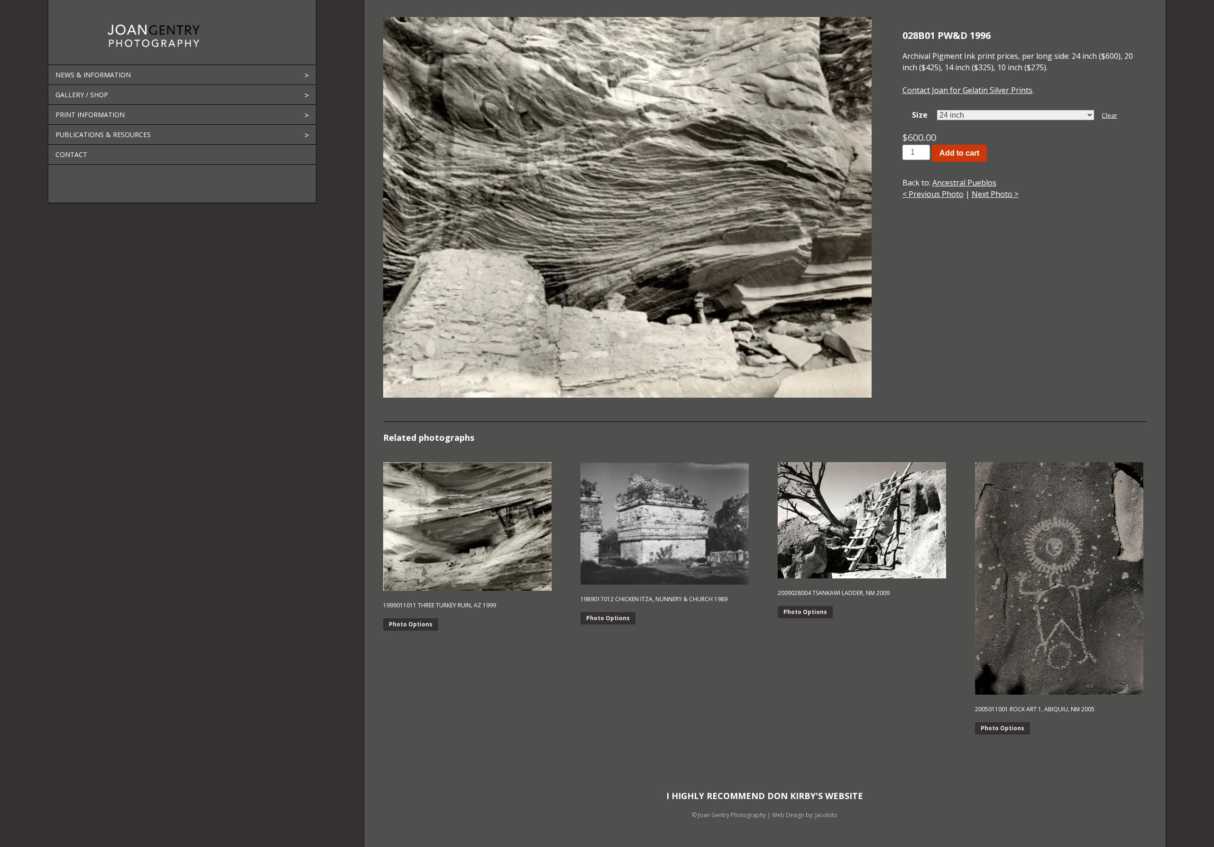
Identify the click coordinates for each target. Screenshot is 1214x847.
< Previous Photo (933, 194)
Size (920, 115)
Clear (1109, 115)
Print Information (90, 114)
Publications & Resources (103, 134)
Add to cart (959, 153)
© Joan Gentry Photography (729, 815)
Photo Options (410, 624)
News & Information (93, 74)
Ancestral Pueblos (964, 182)
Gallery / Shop (81, 94)
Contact (71, 154)
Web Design (788, 815)
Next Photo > (995, 194)
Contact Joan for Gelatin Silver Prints (967, 90)
